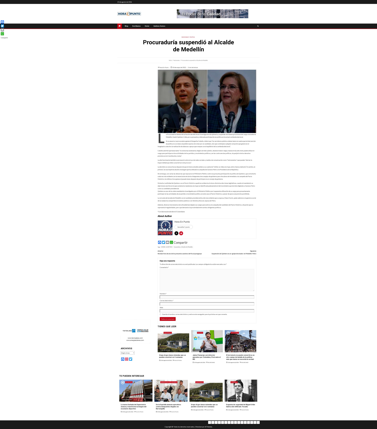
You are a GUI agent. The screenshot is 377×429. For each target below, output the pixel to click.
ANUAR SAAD (211, 362)
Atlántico (129, 382)
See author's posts (184, 227)
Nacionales (185, 37)
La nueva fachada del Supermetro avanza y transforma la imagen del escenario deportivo (133, 407)
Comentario (164, 267)
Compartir (181, 242)
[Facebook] (4, 22)
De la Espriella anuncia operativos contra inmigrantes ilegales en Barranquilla (168, 407)
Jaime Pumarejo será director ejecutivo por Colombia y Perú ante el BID (207, 357)
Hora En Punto (164, 67)
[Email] (4, 30)
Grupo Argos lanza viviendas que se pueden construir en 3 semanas (172, 356)
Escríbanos (136, 26)
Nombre (163, 294)
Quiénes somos (159, 26)
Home (147, 26)
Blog (126, 26)
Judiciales (174, 382)
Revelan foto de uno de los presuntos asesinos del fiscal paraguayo (180, 252)
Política (192, 37)
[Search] (258, 26)
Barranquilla (165, 382)
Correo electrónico (166, 300)
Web (161, 307)
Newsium (199, 427)
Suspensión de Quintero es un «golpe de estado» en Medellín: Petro (234, 252)
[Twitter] (4, 26)
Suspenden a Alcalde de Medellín (183, 247)
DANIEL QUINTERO (166, 247)
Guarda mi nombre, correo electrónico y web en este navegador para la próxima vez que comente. (194, 314)
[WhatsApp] (4, 34)
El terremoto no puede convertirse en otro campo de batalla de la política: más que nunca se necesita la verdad (240, 357)
